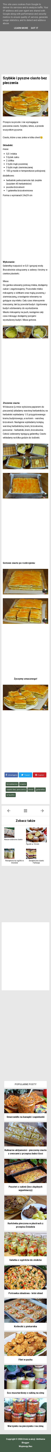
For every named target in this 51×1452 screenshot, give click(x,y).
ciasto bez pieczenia (16, 790)
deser (31, 790)
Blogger (25, 1442)
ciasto (23, 784)
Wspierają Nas (25, 1446)
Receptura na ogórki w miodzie (14, 862)
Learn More (21, 28)
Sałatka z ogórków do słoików (25, 1260)
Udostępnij (12, 775)
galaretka (40, 790)
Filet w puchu (25, 1359)
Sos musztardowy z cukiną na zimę (25, 1393)
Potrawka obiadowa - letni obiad (25, 1293)
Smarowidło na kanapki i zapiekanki (25, 1117)
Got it (34, 28)
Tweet (27, 775)
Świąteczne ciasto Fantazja (36, 862)
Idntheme (40, 1439)
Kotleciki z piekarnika (25, 1326)
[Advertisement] (25, 44)
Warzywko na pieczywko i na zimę (25, 1426)
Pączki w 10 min (32, 844)
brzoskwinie (12, 784)
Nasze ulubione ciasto (13, 839)
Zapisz (40, 775)
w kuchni (11, 795)
